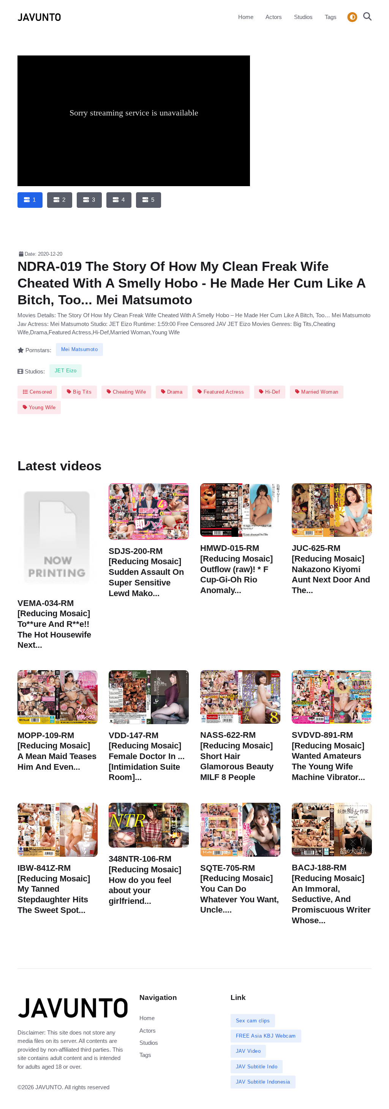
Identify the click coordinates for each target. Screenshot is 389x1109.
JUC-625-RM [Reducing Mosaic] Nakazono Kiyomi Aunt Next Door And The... (331, 569)
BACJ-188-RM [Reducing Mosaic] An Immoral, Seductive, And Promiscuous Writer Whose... (331, 894)
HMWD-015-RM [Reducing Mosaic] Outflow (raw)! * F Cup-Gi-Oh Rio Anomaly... (236, 569)
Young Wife (41, 407)
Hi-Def (272, 392)
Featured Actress (223, 392)
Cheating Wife (128, 392)
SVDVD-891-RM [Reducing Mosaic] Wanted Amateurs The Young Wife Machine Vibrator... (328, 756)
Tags (331, 17)
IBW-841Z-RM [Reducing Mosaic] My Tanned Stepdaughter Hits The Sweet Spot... (53, 889)
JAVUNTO (48, 1087)
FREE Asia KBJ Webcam (266, 1036)
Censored (40, 392)
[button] (365, 17)
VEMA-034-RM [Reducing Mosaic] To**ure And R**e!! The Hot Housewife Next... (54, 624)
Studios (303, 17)
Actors (274, 17)
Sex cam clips (253, 1021)
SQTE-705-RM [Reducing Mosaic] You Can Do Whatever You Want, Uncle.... (239, 888)
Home (245, 17)
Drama (173, 392)
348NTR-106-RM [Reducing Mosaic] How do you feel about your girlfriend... (145, 880)
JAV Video (248, 1051)
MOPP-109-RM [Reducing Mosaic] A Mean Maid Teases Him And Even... (56, 751)
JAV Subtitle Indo (257, 1066)
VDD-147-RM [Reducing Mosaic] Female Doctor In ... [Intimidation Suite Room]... (147, 756)
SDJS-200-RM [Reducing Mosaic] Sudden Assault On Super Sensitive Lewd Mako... (146, 572)
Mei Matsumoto (79, 349)
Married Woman (319, 392)
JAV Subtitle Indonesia (263, 1082)
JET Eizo (66, 370)
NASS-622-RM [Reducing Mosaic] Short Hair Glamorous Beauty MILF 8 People (237, 756)
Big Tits (81, 392)
